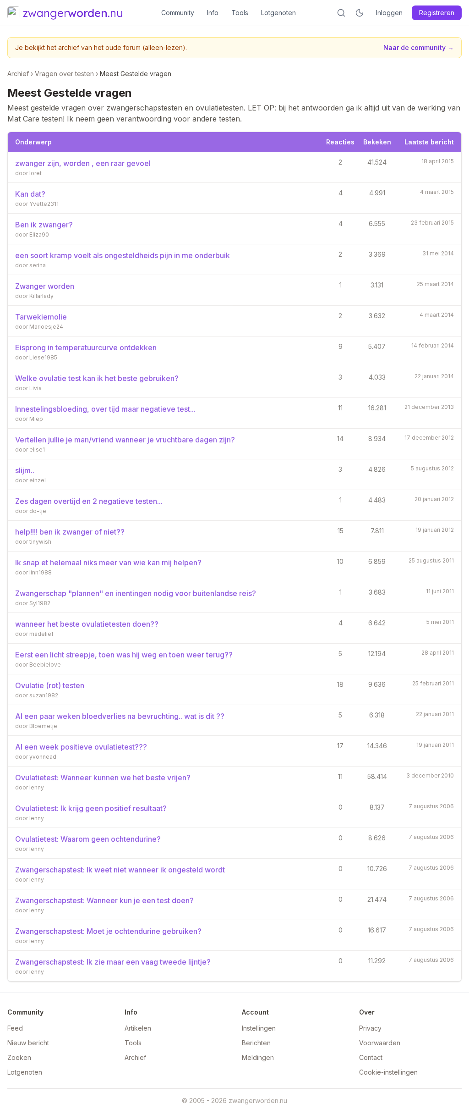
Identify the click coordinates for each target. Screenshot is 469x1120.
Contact (370, 1057)
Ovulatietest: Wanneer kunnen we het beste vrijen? (103, 777)
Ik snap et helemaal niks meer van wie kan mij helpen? (108, 562)
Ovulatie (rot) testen (49, 685)
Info (212, 13)
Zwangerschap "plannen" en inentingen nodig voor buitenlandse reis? (135, 593)
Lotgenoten (278, 13)
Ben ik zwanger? (44, 224)
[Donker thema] (359, 13)
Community (177, 13)
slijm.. (24, 470)
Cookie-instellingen (388, 1072)
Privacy (370, 1028)
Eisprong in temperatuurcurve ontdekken (86, 347)
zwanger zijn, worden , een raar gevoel (83, 163)
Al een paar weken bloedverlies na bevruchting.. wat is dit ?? (119, 716)
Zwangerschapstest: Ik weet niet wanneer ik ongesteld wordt (120, 869)
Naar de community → (418, 47)
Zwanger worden (44, 286)
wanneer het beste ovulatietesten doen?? (86, 624)
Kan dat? (30, 194)
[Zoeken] (341, 13)
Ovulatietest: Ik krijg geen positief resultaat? (91, 808)
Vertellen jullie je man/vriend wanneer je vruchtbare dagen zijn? (125, 439)
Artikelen (138, 1028)
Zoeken (19, 1057)
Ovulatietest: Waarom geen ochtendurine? (88, 839)
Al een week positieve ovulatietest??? (81, 746)
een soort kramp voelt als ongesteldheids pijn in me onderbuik (122, 255)
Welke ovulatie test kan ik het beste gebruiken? (97, 378)
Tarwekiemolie (41, 316)
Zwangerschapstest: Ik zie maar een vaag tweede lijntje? (113, 961)
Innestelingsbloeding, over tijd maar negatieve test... (105, 409)
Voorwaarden (379, 1043)
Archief (18, 73)
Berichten (256, 1043)
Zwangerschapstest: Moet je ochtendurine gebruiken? (108, 931)
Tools (239, 13)
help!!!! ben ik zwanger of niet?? (70, 531)
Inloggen (389, 13)
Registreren (436, 13)
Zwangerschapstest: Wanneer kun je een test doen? (104, 900)
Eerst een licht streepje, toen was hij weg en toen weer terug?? (124, 654)
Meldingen (258, 1057)
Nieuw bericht (28, 1043)
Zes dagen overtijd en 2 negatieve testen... (89, 501)
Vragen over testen (64, 73)
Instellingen (259, 1028)
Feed (15, 1028)
